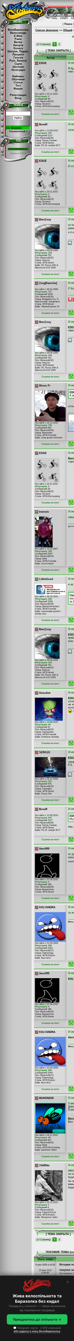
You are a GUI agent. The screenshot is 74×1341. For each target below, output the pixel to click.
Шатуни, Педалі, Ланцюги (18, 53)
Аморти (18, 45)
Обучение (18, 79)
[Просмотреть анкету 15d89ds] (49, 1200)
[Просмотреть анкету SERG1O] (50, 776)
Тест (18, 85)
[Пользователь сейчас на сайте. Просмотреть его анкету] (36, 511)
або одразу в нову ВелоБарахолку (37, 1331)
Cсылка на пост (50, 114)
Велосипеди (18, 32)
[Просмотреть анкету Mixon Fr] (50, 420)
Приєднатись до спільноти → (37, 1319)
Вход (18, 98)
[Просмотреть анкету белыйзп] (49, 719)
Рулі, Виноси (18, 60)
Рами (18, 39)
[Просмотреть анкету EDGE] (47, 91)
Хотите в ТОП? (18, 153)
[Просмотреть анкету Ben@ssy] (47, 248)
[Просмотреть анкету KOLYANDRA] (50, 940)
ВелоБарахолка (18, 29)
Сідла (18, 63)
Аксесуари (18, 69)
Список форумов (46, 30)
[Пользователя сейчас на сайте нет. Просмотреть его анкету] (36, 63)
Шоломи (18, 66)
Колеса (18, 48)
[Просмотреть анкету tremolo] (44, 546)
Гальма (18, 57)
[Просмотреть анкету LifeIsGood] (50, 594)
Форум (18, 88)
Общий (67, 30)
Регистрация (18, 95)
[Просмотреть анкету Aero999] (47, 877)
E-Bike (18, 35)
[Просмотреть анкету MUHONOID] (50, 1132)
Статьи (18, 82)
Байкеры (18, 76)
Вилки (18, 42)
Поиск (68, 24)
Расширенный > (18, 131)
